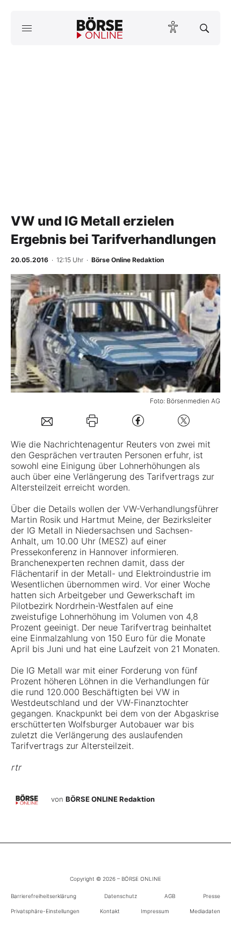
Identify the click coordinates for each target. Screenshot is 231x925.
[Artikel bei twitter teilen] (183, 420)
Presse (211, 896)
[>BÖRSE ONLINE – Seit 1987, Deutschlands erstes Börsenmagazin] (100, 28)
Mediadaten (205, 911)
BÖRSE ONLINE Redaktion (110, 799)
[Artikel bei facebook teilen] (138, 420)
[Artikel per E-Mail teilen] (47, 420)
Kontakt (110, 911)
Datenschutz (120, 896)
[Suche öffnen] (204, 28)
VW (129, 508)
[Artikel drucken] (92, 420)
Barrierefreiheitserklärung (43, 896)
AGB (169, 896)
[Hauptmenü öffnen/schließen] (26, 28)
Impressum (155, 911)
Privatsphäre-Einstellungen (45, 911)
